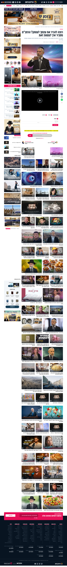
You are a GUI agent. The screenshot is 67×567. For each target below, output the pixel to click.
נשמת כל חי (10, 539)
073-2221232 (21, 547)
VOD (59, 5)
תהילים (11, 535)
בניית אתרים (14, 563)
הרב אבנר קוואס (25, 539)
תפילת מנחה (10, 527)
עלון (30, 5)
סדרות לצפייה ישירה (39, 531)
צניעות (18, 532)
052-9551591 (41, 551)
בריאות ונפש (32, 535)
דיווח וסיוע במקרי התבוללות (29, 550)
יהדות (55, 525)
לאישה (18, 525)
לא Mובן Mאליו (47, 527)
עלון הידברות (60, 528)
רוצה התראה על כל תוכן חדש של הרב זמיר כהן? (40, 133)
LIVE (14, 5)
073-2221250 (51, 556)
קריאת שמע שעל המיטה (8, 542)
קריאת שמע (10, 534)
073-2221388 (41, 547)
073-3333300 (51, 551)
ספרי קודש (32, 539)
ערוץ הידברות (60, 527)
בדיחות (41, 528)
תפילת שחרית (10, 525)
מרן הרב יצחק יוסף (24, 528)
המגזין (55, 527)
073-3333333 (61, 556)
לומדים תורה (32, 525)
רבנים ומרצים (25, 524)
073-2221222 (61, 547)
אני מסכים (39, 138)
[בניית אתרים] (19, 563)
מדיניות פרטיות (60, 525)
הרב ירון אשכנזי (25, 534)
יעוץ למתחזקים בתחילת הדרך (19, 546)
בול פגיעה (43, 115)
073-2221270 (11, 551)
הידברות (61, 524)
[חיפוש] (53, 2)
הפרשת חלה (17, 538)
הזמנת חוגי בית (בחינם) (20, 550)
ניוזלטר (61, 529)
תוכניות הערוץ (46, 524)
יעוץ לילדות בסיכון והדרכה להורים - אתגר (8, 546)
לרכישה (10, 286)
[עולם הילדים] (20, 2)
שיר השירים (10, 538)
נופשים (61, 535)
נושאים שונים (32, 524)
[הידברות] (31, 2)
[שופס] (18, 2)
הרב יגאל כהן (25, 531)
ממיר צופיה (61, 554)
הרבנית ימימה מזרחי (16, 531)
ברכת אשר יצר (10, 541)
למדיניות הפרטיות (38, 138)
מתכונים (18, 527)
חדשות (55, 5)
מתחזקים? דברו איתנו (8, 2)
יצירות (41, 538)
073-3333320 (11, 548)
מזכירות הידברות (61, 546)
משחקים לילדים (40, 532)
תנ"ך (33, 527)
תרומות (23, 5)
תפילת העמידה (9, 529)
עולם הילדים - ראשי (39, 525)
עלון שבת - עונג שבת (40, 546)
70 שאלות (40, 5)
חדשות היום (54, 528)
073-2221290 (21, 551)
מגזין (57, 5)
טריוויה (41, 535)
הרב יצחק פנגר (25, 529)
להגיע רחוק (47, 535)
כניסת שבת (60, 534)
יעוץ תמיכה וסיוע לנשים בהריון (39, 550)
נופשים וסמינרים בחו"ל (40, 554)
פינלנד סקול (32, 531)
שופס (28, 5)
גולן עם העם (47, 532)
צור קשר (21, 5)
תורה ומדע (54, 534)
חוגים (41, 539)
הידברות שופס (60, 538)
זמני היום (33, 5)
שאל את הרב (36, 5)
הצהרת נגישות (60, 541)
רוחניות (55, 531)
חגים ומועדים (54, 539)
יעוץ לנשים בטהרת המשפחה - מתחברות (58, 551)
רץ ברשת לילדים (39, 527)
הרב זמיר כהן (47, 5)
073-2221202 (41, 556)
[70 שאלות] (15, 2)
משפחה (54, 532)
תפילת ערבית (10, 528)
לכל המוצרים (12, 307)
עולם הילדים (43, 5)
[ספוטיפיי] (13, 2)
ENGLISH (18, 5)
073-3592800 (31, 547)
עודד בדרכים (47, 525)
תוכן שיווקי (54, 541)
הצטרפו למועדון (8, 5)
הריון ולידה (17, 535)
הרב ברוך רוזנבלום (24, 535)
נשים (55, 529)
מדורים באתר (53, 524)
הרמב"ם (49, 115)
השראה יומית (47, 538)
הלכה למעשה (47, 529)
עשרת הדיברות (32, 529)
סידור (11, 524)
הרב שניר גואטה (25, 532)
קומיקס (41, 534)
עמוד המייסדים (60, 539)
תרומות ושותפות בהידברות (49, 546)
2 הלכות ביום (60, 531)
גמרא (33, 528)
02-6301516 (61, 552)
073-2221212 (51, 547)
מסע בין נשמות (47, 534)
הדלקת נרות (17, 529)
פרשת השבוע (54, 538)
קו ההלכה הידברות (50, 550)
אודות (61, 542)
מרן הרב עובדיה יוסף (24, 527)
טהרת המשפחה (17, 528)
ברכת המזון (10, 531)
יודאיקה (33, 541)
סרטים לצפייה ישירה (39, 529)
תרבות (55, 535)
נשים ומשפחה (17, 524)
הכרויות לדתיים (32, 538)
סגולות (33, 532)
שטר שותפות (51, 5)
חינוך (33, 534)
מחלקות (26, 5)
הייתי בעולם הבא (46, 539)
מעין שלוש (10, 532)
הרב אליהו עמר (25, 541)
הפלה (18, 534)
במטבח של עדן (47, 528)
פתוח (48, 531)
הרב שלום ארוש (25, 538)
